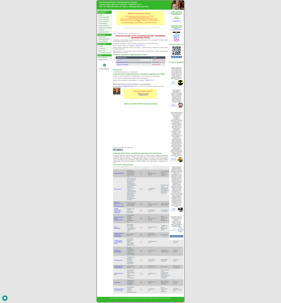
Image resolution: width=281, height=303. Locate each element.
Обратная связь (102, 50)
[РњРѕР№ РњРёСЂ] (118, 150)
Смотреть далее (116, 31)
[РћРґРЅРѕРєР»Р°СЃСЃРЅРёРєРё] (116, 150)
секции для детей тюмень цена (129, 28)
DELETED (175, 229)
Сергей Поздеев (173, 209)
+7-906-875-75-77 (140, 45)
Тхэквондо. (117, 282)
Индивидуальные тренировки (105, 27)
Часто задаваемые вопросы (105, 52)
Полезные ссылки (103, 59)
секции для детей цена (156, 27)
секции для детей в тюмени (146, 27)
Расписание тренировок (104, 17)
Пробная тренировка (122, 64)
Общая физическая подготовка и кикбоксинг (117, 210)
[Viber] (120, 150)
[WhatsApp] (122, 150)
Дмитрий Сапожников (174, 159)
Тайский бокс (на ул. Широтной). (118, 267)
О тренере (101, 46)
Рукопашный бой (119, 173)
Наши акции (101, 29)
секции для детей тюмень (135, 27)
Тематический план (103, 23)
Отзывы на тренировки (104, 25)
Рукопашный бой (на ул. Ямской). (119, 289)
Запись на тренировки (103, 21)
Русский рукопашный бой (104, 39)
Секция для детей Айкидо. (118, 251)
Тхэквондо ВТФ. (118, 260)
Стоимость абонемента (104, 19)
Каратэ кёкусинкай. (117, 227)
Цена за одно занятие (123, 62)
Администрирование (103, 57)
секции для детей (127, 27)
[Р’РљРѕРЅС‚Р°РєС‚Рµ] (114, 150)
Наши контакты (102, 48)
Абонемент (120, 60)
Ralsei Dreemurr (173, 82)
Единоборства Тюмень (122, 33)
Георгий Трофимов (173, 104)
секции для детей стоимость (141, 28)
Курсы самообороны (103, 41)
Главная (114, 33)
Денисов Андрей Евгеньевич (126, 86)
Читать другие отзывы (176, 236)
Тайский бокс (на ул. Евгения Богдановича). (118, 235)
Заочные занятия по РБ (104, 31)
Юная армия (117, 189)
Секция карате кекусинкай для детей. (118, 242)
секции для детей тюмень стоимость (153, 28)
